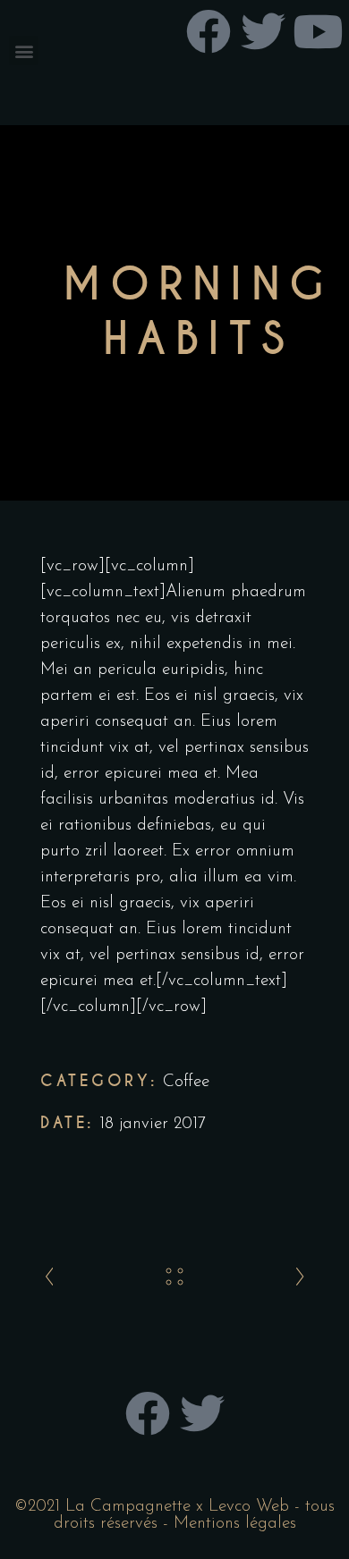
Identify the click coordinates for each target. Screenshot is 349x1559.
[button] (23, 50)
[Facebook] (147, 1413)
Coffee (186, 1082)
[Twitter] (202, 1413)
